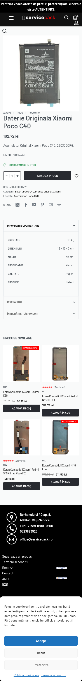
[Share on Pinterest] (42, 205)
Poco (20, 112)
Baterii (18, 191)
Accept (41, 641)
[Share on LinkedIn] (34, 205)
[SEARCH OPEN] (66, 17)
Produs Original (43, 191)
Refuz (41, 653)
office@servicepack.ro (36, 539)
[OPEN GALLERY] (41, 73)
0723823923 (28, 531)
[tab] (41, 225)
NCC (5, 387)
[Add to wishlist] (76, 175)
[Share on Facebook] (26, 205)
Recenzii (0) (14, 301)
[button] (21, 408)
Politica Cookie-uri (26, 675)
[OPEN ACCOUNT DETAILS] (76, 22)
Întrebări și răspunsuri (22, 313)
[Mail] (51, 205)
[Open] (11, 18)
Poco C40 (34, 112)
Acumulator (20, 195)
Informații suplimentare (23, 225)
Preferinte (41, 665)
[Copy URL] (59, 205)
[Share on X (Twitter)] (17, 205)
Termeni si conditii (53, 675)
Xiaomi (7, 112)
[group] (21, 363)
